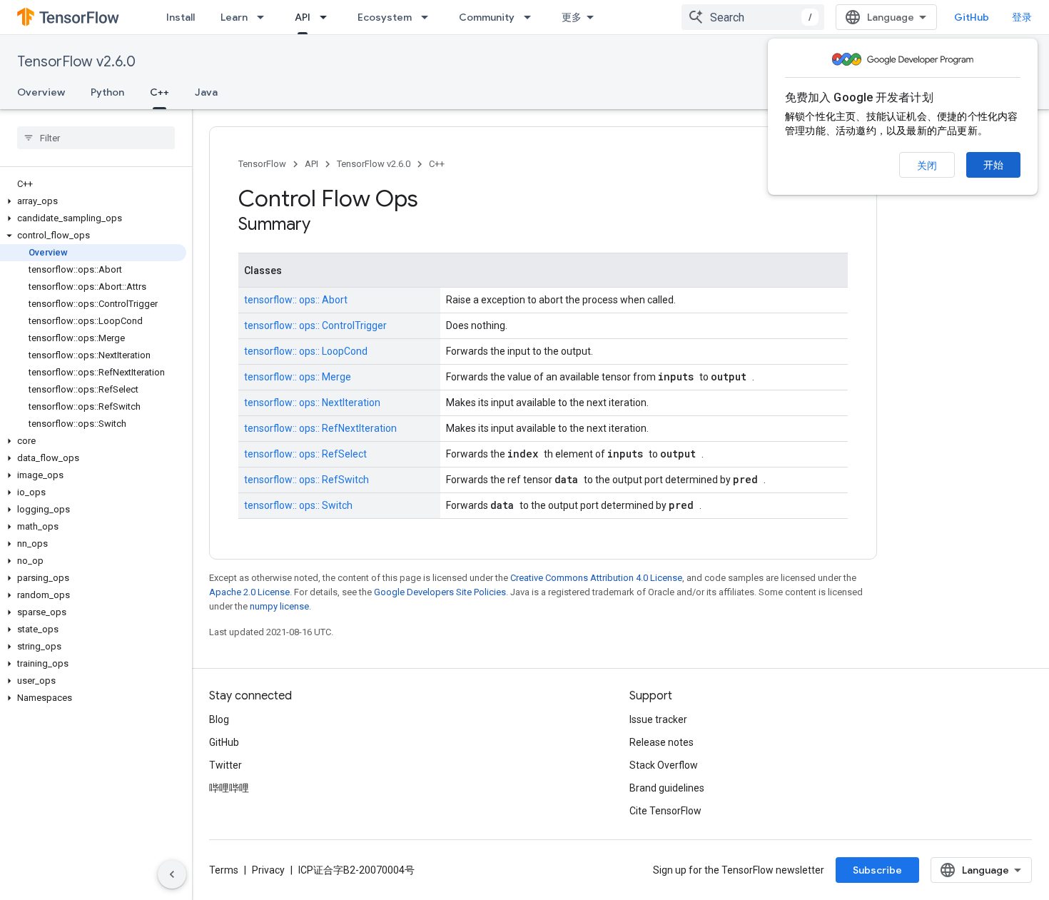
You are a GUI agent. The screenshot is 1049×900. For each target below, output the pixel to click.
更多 (572, 17)
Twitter (225, 765)
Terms (223, 870)
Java (206, 92)
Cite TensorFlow (665, 810)
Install (180, 17)
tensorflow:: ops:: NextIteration (312, 402)
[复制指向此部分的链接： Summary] (329, 225)
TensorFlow (262, 163)
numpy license (279, 606)
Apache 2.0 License (249, 592)
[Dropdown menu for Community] (532, 17)
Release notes (661, 742)
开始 (993, 164)
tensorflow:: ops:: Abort (296, 299)
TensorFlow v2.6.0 (76, 62)
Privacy (268, 870)
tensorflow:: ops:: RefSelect (305, 454)
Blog (219, 719)
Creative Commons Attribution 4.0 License (596, 577)
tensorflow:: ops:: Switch (298, 505)
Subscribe (877, 870)
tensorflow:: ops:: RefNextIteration (320, 428)
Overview (41, 92)
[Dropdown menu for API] (327, 17)
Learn (234, 17)
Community (487, 17)
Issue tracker (658, 719)
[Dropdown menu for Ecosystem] (429, 17)
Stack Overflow (663, 765)
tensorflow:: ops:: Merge (297, 377)
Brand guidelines (666, 788)
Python (107, 92)
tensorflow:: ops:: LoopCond (306, 351)
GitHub (971, 17)
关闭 (927, 165)
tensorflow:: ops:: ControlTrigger (315, 325)
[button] (93, 201)
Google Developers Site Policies (440, 592)
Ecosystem (385, 17)
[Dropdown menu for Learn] (265, 17)
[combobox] (752, 17)
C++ (159, 92)
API (302, 17)
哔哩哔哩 (229, 788)
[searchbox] (96, 137)
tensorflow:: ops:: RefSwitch (306, 479)
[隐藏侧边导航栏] (172, 874)
